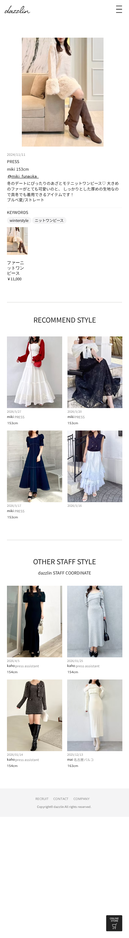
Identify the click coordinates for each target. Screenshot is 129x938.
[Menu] (119, 9)
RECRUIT (42, 798)
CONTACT (60, 798)
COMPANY (81, 798)
